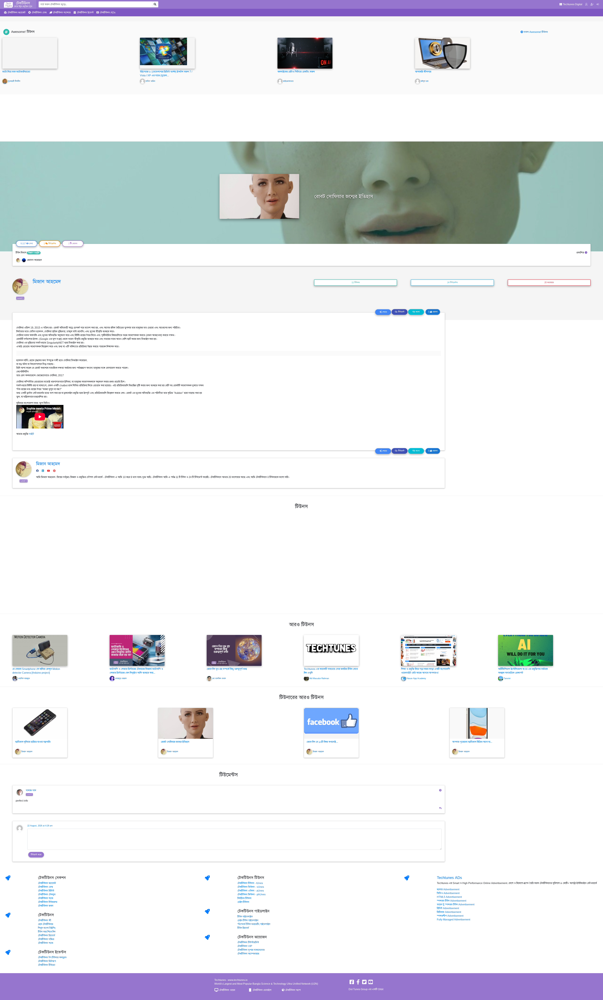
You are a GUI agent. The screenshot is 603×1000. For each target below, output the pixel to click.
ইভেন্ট (85, 12)
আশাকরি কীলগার (423, 71)
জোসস (432, 312)
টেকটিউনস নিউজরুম (47, 902)
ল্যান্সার (62, 12)
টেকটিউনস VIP (244, 946)
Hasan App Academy (416, 678)
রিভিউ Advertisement (448, 908)
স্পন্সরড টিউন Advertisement (451, 900)
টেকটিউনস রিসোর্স (46, 935)
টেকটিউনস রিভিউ (46, 890)
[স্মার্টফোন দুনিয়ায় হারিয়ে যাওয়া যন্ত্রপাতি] (40, 723)
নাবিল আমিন (150, 81)
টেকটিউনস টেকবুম (47, 894)
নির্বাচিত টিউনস (244, 898)
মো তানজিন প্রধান (219, 678)
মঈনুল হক (424, 81)
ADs (107, 12)
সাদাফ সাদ (31, 790)
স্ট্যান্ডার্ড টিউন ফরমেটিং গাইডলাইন (253, 924)
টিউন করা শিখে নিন (46, 931)
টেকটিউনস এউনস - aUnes (250, 890)
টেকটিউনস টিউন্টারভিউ (248, 942)
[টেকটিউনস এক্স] (364, 983)
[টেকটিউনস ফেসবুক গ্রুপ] (358, 983)
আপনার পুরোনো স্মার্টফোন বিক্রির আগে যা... (472, 741)
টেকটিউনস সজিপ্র (46, 939)
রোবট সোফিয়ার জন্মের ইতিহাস (175, 741)
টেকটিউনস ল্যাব (45, 898)
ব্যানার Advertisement (448, 889)
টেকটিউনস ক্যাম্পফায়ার (248, 953)
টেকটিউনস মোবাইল (262, 990)
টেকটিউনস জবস (45, 905)
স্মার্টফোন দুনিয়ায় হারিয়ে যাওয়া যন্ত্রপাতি (33, 741)
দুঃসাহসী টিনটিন (14, 81)
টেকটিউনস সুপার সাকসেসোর (251, 949)
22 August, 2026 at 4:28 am (40, 825)
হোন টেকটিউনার (45, 924)
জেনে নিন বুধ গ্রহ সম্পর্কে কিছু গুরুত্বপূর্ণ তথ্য (227, 669)
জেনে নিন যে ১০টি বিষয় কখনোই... (322, 741)
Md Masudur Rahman (319, 678)
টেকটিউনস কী (44, 920)
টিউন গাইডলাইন (245, 916)
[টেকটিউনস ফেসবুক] (352, 983)
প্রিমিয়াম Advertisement (449, 912)
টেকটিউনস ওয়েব (227, 990)
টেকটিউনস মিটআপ (47, 961)
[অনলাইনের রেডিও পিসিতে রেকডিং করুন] (304, 53)
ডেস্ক (39, 12)
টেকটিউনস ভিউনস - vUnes (250, 887)
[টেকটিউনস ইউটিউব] (370, 983)
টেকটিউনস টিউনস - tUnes (250, 883)
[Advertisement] (301, 118)
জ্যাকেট (16, 12)
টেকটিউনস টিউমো (46, 965)
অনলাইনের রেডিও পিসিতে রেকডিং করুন (296, 71)
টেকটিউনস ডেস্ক (45, 887)
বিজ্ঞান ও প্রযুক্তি (33, 253)
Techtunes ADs (449, 877)
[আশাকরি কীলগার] (442, 53)
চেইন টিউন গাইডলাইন (247, 920)
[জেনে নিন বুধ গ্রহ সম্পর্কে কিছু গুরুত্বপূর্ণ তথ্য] (234, 650)
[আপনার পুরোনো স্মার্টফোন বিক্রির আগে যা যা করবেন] (477, 723)
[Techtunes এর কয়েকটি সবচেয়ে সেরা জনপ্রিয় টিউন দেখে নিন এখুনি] (331, 650)
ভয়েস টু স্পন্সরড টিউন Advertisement (455, 904)
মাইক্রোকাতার (288, 81)
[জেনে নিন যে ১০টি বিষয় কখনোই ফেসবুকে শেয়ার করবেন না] (331, 723)
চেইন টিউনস (243, 902)
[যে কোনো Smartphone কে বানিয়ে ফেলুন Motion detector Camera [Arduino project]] (39, 650)
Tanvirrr (507, 678)
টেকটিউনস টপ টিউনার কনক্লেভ (52, 957)
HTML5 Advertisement (449, 897)
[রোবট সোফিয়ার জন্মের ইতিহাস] (185, 723)
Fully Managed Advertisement (453, 919)
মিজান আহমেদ (47, 281)
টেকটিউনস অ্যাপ (293, 990)
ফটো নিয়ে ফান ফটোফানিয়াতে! (16, 71)
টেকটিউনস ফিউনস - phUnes (251, 894)
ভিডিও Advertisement (448, 893)
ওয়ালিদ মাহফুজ (24, 678)
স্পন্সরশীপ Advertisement (450, 915)
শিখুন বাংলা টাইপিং (47, 928)
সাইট (31, 434)
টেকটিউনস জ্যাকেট (47, 883)
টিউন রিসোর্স (243, 928)
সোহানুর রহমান (121, 678)
